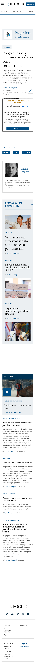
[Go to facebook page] (7, 614)
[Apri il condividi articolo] (30, 91)
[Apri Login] (7, 4)
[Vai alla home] (17, 4)
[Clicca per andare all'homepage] (17, 607)
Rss (5, 635)
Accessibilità (8, 651)
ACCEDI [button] (25, 106)
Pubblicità (24, 625)
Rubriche (6, 47)
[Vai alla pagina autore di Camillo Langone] (11, 170)
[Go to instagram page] (23, 614)
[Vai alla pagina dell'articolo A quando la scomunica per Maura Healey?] (18, 331)
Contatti (7, 625)
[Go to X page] (18, 614)
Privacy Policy (9, 643)
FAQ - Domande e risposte (8, 630)
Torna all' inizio (24, 645)
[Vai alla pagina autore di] (8, 34)
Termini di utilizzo (7, 647)
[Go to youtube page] (12, 614)
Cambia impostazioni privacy (8, 656)
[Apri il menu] (2, 4)
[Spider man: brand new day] (17, 388)
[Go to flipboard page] (28, 614)
